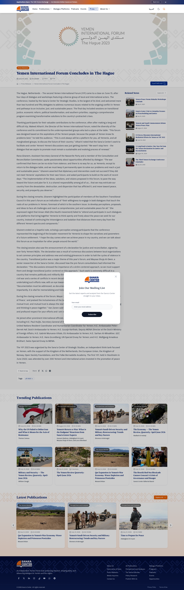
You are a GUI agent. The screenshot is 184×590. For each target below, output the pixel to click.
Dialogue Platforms (61, 9)
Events (83, 9)
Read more (156, 2)
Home (34, 9)
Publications (44, 9)
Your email (75, 302)
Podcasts (75, 9)
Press (92, 9)
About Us (104, 9)
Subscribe (92, 314)
